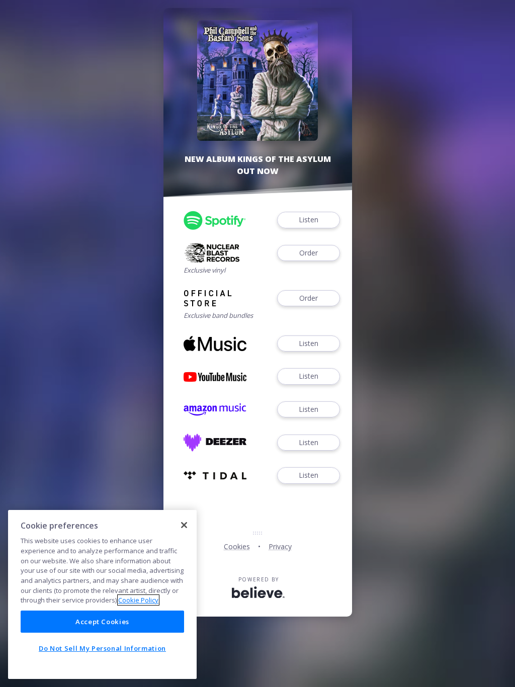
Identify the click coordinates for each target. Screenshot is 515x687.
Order (308, 252)
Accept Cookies (102, 621)
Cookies (237, 546)
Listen (308, 219)
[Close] (184, 525)
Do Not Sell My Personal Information (102, 648)
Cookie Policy (138, 600)
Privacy (280, 546)
